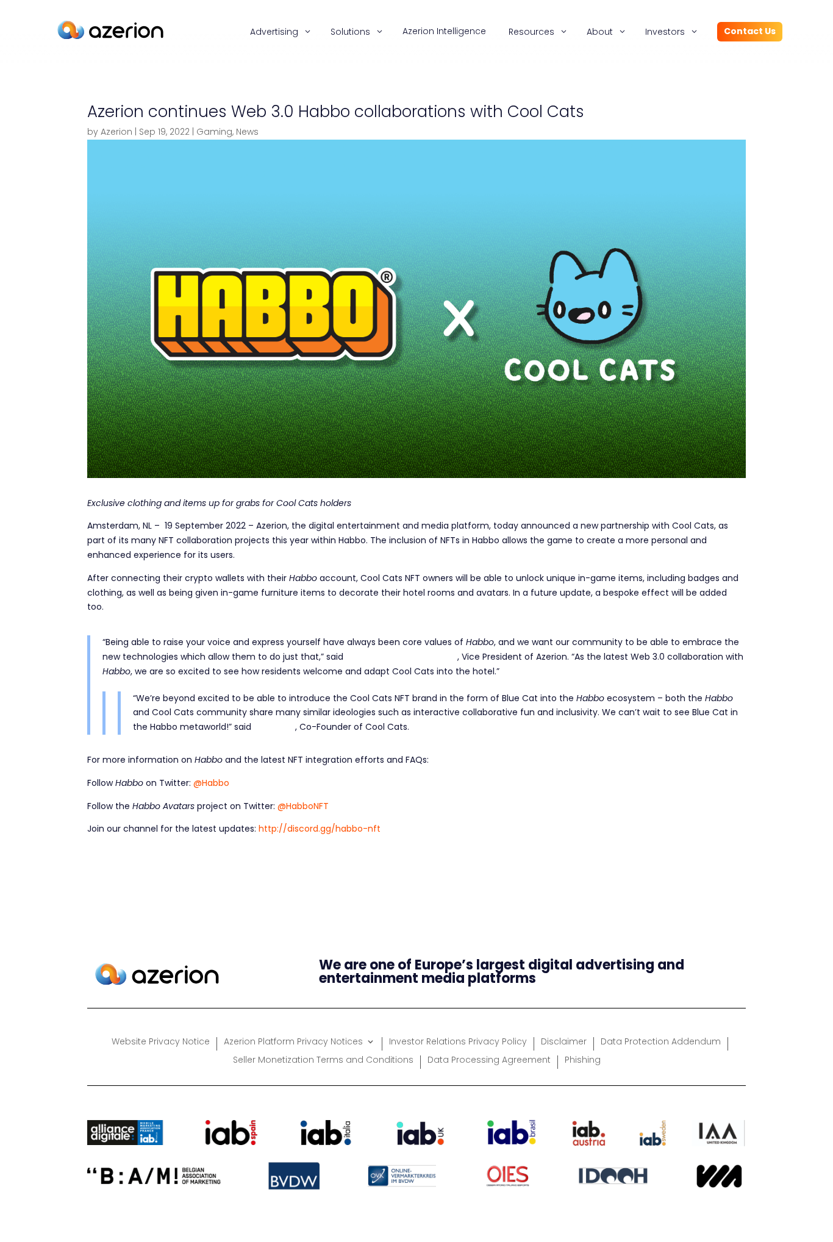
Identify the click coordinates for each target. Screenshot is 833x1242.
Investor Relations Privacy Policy (458, 1042)
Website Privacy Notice (161, 1042)
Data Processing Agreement (489, 1060)
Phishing (583, 1060)
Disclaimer (564, 1042)
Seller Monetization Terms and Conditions (323, 1060)
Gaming (214, 132)
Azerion (116, 132)
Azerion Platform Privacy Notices (293, 1042)
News (247, 132)
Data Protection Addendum (661, 1042)
